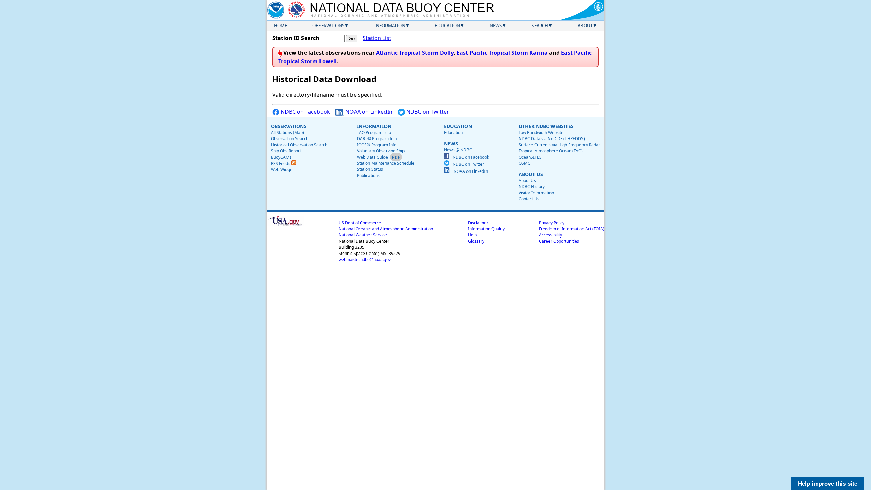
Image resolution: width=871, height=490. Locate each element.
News (496, 25)
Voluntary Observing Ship (381, 151)
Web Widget (282, 170)
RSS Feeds (281, 163)
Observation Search (289, 139)
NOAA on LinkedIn (368, 111)
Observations (328, 25)
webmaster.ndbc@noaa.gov (365, 259)
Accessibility (550, 235)
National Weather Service (363, 235)
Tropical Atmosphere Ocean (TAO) (551, 151)
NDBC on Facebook (304, 111)
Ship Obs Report (286, 151)
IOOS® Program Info (376, 145)
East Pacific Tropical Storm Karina (502, 52)
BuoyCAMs (281, 157)
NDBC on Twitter (427, 111)
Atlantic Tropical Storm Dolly (415, 52)
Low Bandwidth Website (541, 132)
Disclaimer (478, 223)
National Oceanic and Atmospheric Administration (386, 229)
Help (472, 235)
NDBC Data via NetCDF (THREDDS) (552, 139)
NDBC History (532, 187)
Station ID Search (295, 38)
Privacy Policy (551, 223)
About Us (527, 180)
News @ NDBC (458, 150)
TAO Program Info (374, 132)
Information (389, 25)
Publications (368, 175)
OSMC (524, 163)
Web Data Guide (372, 157)
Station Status (370, 169)
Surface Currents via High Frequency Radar (559, 145)
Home (280, 25)
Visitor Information (536, 193)
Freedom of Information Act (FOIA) (571, 229)
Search (540, 25)
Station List (377, 38)
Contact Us (529, 199)
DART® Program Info (377, 139)
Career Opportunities (559, 241)
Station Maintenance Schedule (385, 163)
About (585, 25)
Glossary (476, 241)
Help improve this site (827, 483)
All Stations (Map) (287, 132)
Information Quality (486, 229)
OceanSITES (530, 157)
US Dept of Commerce (360, 223)
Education (447, 25)
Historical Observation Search (299, 145)
